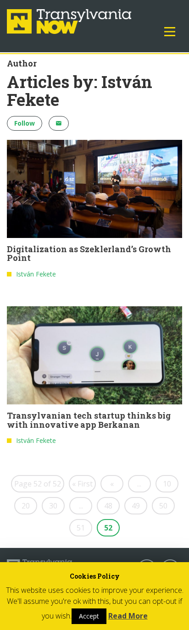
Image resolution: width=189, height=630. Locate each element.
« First (82, 484)
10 (167, 484)
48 (108, 506)
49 (136, 506)
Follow (24, 123)
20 (26, 506)
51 (81, 528)
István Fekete (36, 274)
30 (53, 506)
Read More (128, 616)
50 (163, 506)
